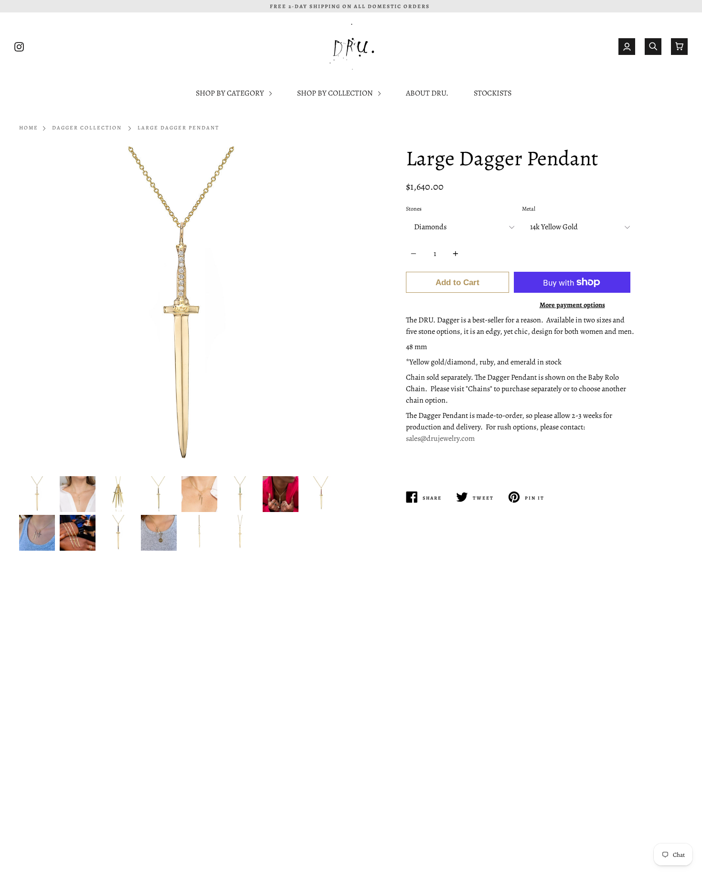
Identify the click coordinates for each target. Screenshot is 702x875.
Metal (528, 209)
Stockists (492, 93)
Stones (414, 209)
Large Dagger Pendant (178, 127)
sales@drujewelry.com (440, 438)
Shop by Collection (335, 93)
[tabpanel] (181, 309)
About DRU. (427, 93)
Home (28, 127)
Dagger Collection (87, 127)
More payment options (572, 304)
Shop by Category (231, 93)
